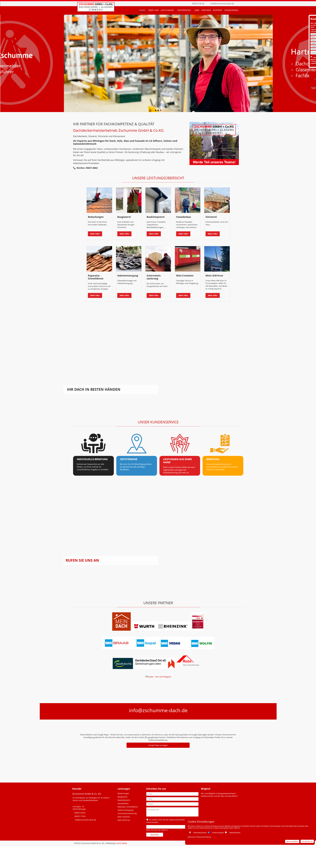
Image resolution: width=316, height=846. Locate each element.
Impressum (191, 837)
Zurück (4, 64)
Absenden (154, 834)
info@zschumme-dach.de (222, 3)
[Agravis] (123, 668)
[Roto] (169, 668)
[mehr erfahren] (234, 828)
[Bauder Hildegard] (158, 676)
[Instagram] (242, 4)
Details (203, 833)
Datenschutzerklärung (203, 837)
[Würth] (143, 630)
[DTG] (197, 630)
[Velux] (133, 668)
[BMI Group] (158, 648)
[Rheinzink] (174, 630)
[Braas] (121, 630)
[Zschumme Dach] (95, 11)
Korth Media (122, 843)
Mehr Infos (95, 234)
